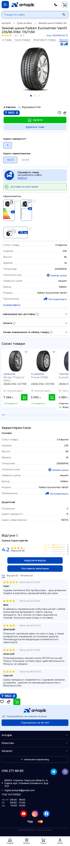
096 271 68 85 (13, 771)
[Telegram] (53, 772)
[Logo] (23, 4)
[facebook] (46, 813)
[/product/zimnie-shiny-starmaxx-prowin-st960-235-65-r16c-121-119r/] (43, 361)
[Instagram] (35, 813)
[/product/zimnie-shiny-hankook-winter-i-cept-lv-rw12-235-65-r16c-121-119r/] (15, 361)
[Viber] (65, 772)
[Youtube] (23, 813)
